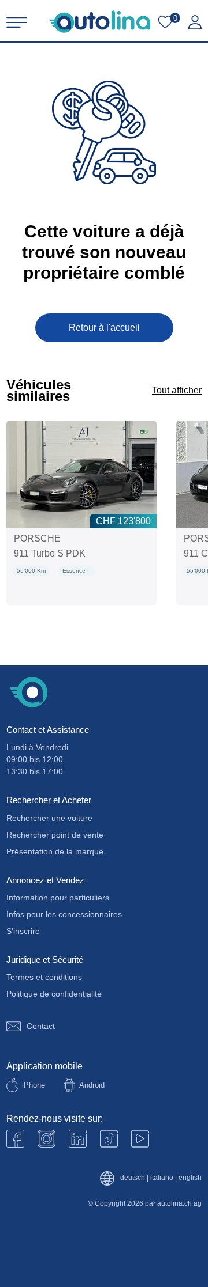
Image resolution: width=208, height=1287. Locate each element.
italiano (161, 1178)
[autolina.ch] (99, 22)
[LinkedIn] (78, 1139)
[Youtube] (46, 1139)
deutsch (132, 1178)
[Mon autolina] (195, 22)
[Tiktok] (109, 1139)
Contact (41, 1026)
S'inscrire (23, 931)
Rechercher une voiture (49, 818)
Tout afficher (177, 390)
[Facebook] (15, 1139)
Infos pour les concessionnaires (64, 914)
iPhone (33, 1085)
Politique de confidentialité (54, 993)
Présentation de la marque (54, 851)
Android (92, 1085)
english (190, 1178)
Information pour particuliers (57, 897)
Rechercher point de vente (54, 834)
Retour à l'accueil (104, 327)
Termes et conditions (44, 977)
